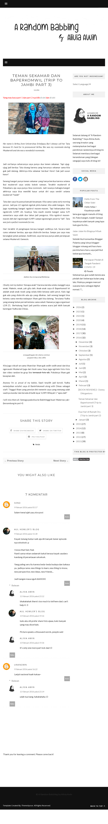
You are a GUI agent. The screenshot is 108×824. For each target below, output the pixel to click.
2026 (78, 307)
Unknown (20, 664)
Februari (83, 385)
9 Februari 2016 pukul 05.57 (25, 507)
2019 (78, 324)
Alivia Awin (27, 591)
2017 (78, 333)
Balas (67, 517)
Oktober (83, 350)
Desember (84, 342)
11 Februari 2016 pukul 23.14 (32, 691)
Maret (82, 381)
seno (17, 503)
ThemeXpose (27, 805)
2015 (78, 424)
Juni (81, 368)
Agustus (83, 359)
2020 (78, 320)
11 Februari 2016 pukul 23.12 (32, 596)
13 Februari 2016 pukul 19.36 (32, 643)
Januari (82, 419)
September (84, 355)
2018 (78, 328)
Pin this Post (38, 437)
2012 (78, 437)
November (84, 346)
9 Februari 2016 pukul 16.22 (25, 669)
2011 (78, 441)
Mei (81, 372)
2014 (78, 428)
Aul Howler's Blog (26, 529)
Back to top (96, 806)
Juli (80, 363)
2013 (78, 432)
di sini (43, 97)
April (81, 376)
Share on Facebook (24, 431)
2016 (78, 337)
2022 (78, 315)
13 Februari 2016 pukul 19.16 (32, 616)
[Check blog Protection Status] (81, 460)
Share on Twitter (52, 431)
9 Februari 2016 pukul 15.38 (25, 534)
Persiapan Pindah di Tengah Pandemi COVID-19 (93, 263)
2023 (78, 311)
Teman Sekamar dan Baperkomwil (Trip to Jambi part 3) (89, 402)
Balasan (15, 585)
